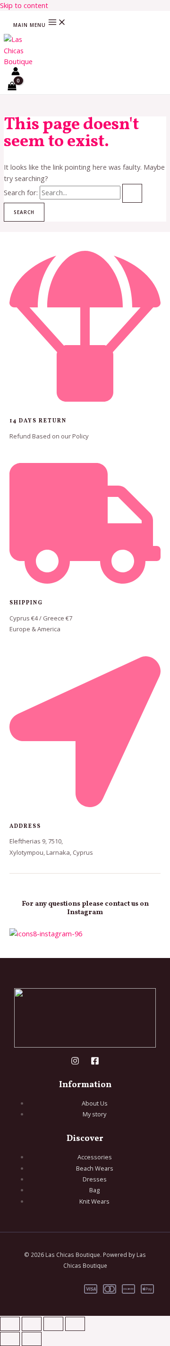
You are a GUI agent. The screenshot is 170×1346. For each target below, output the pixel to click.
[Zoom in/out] (10, 1324)
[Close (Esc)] (75, 1324)
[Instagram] (75, 1062)
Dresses (95, 1179)
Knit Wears (94, 1201)
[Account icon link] (15, 72)
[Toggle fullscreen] (32, 1324)
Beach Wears (94, 1168)
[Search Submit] (132, 193)
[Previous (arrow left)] (10, 1339)
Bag (94, 1190)
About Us (95, 1103)
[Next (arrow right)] (32, 1339)
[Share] (53, 1324)
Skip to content (24, 5)
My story (94, 1114)
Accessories (94, 1157)
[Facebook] (95, 1062)
